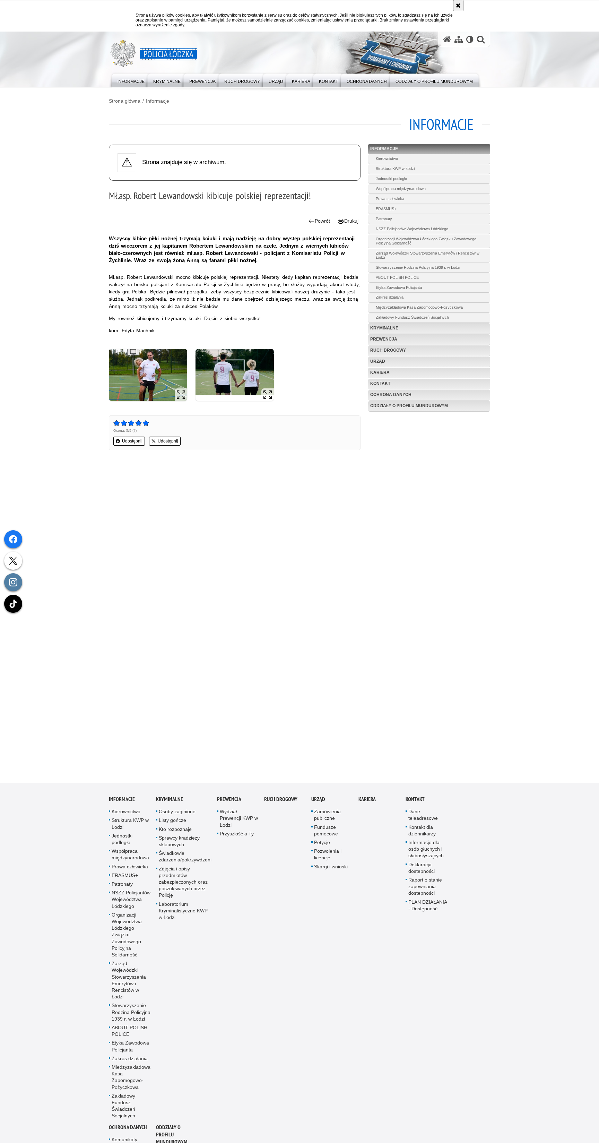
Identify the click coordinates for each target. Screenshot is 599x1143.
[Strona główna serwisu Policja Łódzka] (447, 39)
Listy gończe (172, 821)
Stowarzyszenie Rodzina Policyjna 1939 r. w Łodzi (418, 267)
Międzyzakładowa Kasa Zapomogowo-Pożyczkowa (419, 307)
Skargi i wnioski (331, 867)
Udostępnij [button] (132, 441)
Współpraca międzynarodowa (401, 189)
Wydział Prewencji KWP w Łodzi (239, 819)
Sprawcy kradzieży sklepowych (179, 842)
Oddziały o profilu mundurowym (409, 405)
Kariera (380, 372)
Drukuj (351, 221)
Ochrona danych (390, 394)
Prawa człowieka (390, 199)
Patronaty (384, 219)
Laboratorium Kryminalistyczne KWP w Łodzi (183, 911)
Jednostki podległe (391, 179)
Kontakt (380, 383)
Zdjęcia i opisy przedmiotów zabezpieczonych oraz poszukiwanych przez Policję (183, 883)
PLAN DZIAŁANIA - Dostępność (427, 906)
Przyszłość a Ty (237, 834)
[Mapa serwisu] (458, 39)
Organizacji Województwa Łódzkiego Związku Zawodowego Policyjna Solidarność (426, 241)
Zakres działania (389, 297)
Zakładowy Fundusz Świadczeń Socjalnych (412, 317)
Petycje (322, 843)
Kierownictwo (387, 158)
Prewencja (383, 339)
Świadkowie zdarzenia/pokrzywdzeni (185, 858)
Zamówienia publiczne (327, 816)
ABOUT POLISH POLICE (397, 277)
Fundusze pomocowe (326, 831)
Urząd (377, 361)
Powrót (322, 221)
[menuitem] (131, 79)
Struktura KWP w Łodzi (395, 168)
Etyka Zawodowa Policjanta (399, 287)
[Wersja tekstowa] (470, 39)
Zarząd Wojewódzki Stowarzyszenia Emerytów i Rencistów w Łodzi (427, 255)
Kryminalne (384, 328)
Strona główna (124, 101)
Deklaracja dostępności (421, 869)
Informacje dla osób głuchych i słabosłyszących (426, 850)
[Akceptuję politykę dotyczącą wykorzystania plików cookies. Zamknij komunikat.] (458, 5)
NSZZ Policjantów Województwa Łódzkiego (412, 229)
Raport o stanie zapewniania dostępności (425, 887)
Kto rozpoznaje (175, 830)
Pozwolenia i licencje (327, 856)
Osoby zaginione (177, 813)
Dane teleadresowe (423, 816)
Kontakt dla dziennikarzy (422, 831)
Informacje (157, 101)
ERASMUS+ (386, 209)
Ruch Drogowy (388, 350)
